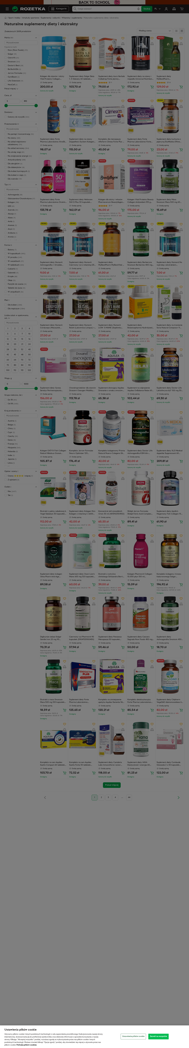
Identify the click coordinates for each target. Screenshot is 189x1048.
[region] (94, 1036)
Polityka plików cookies (26, 1045)
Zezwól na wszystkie (158, 1036)
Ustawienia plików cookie (133, 1036)
